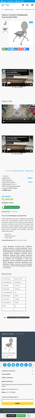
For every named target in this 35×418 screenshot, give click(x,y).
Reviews (15, 211)
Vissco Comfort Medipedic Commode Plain (18, 317)
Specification (6, 274)
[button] (20, 44)
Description (6, 211)
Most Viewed (19, 334)
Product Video (7, 101)
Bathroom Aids (9, 9)
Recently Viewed (8, 334)
